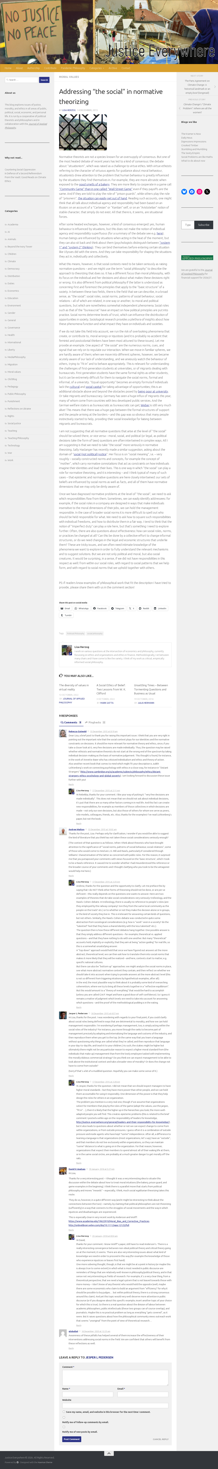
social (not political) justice (90, 454)
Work (10, 460)
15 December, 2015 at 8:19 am (104, 731)
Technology (14, 445)
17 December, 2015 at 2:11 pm (106, 790)
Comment (68, 1367)
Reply (71, 784)
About (19, 68)
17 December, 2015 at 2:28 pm (106, 1082)
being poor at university (153, 391)
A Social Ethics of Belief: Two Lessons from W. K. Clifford (111, 689)
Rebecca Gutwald (77, 731)
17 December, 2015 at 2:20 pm (106, 882)
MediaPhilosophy (17, 357)
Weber (145, 405)
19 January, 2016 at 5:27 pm (101, 1169)
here (160, 233)
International (14, 342)
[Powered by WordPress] (18, 1462)
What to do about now (193, 160)
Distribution (14, 276)
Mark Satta (106, 703)
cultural (75, 386)
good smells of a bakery (94, 184)
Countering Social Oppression (20, 169)
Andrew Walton (76, 829)
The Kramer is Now (191, 133)
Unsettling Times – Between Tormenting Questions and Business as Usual (151, 689)
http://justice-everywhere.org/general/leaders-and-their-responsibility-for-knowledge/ (122, 1122)
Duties (11, 283)
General (12, 320)
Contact (126, 68)
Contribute (50, 68)
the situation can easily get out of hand (102, 198)
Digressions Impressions (193, 141)
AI (9, 231)
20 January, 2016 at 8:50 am (105, 1236)
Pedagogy (13, 386)
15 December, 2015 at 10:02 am (102, 829)
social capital (93, 386)
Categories (96, 68)
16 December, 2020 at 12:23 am (96, 1331)
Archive (113, 68)
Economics (13, 290)
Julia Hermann (146, 703)
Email (121, 1388)
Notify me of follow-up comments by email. (85, 1422)
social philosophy (94, 633)
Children (12, 254)
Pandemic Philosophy (73, 68)
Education (13, 298)
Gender (11, 312)
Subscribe (203, 224)
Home (8, 68)
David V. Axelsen (77, 1169)
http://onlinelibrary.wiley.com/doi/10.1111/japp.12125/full (99, 1225)
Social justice (14, 423)
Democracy (13, 268)
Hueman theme (45, 1462)
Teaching (12, 430)
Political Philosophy (75, 633)
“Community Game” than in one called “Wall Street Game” (95, 189)
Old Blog (12, 379)
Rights (11, 416)
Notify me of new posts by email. (80, 1432)
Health (11, 335)
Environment (14, 305)
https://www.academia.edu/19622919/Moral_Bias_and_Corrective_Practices (109, 1221)
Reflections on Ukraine (19, 408)
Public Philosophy (17, 394)
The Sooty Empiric (190, 153)
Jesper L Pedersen (99, 1357)
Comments (72, 722)
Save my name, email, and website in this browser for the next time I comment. (108, 1412)
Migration (13, 364)
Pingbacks (97, 722)
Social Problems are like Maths (197, 156)
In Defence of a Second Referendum (23, 173)
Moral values (69, 76)
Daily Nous (186, 137)
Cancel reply (161, 1439)
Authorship (33, 68)
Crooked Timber (189, 145)
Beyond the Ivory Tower (20, 246)
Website (66, 1400)
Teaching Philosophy (18, 438)
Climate (12, 261)
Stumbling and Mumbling (194, 149)
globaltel (73, 1331)
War (10, 452)
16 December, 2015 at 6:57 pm (105, 1013)
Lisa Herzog (69, 110)
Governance (14, 327)
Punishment (14, 401)
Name (66, 1388)
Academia (13, 224)
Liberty (11, 349)
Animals (12, 239)
